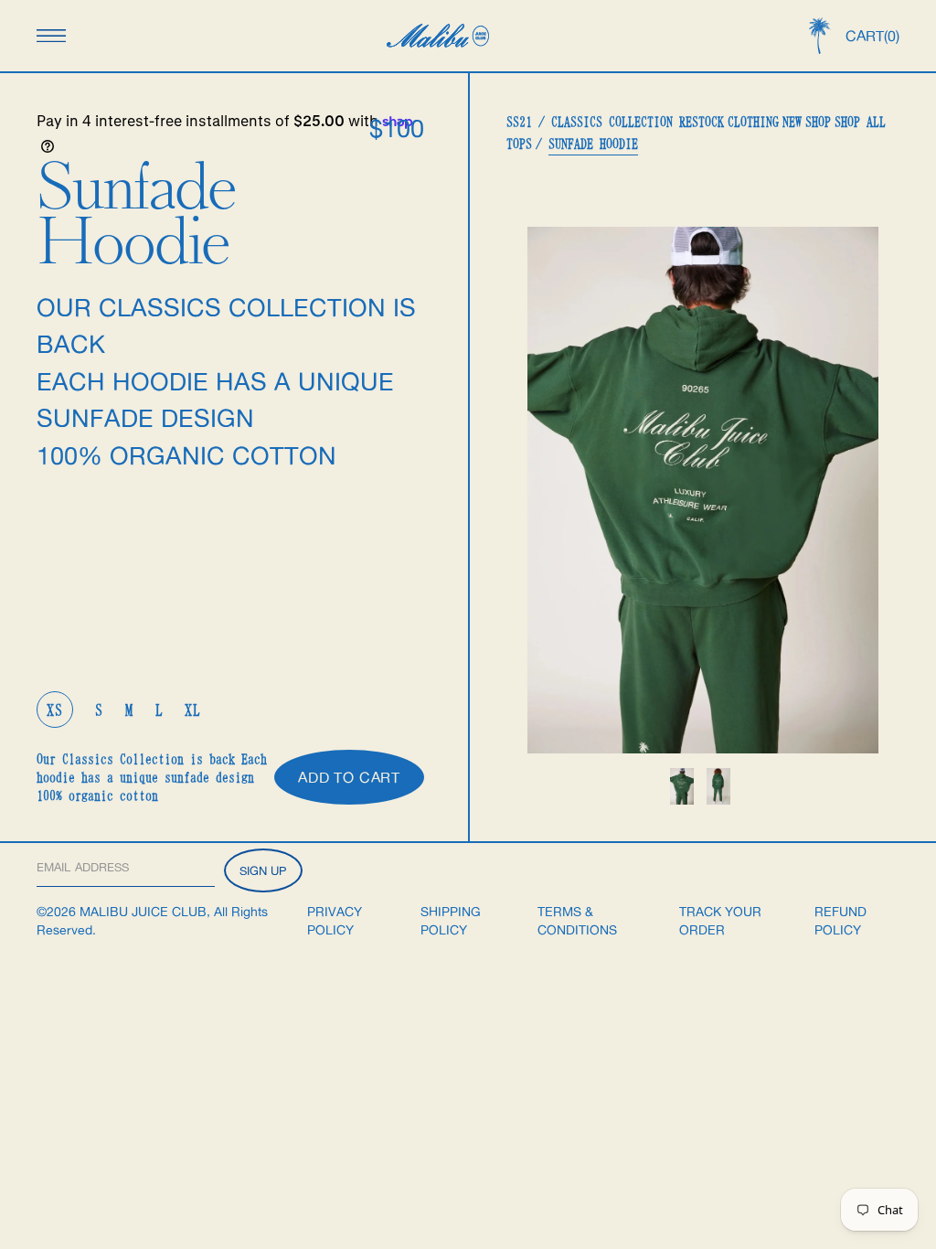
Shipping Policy (450, 920)
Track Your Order (720, 920)
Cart (872, 36)
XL (193, 709)
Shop (818, 121)
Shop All (860, 121)
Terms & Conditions (577, 920)
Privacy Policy (334, 920)
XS (55, 709)
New (792, 121)
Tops (519, 143)
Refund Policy (840, 920)
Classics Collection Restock (637, 121)
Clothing (753, 121)
